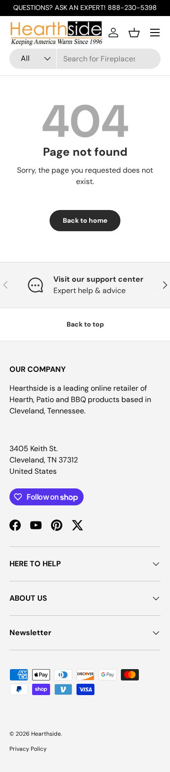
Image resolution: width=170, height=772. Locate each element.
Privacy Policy (28, 749)
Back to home (85, 220)
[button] (134, 32)
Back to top (85, 324)
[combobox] (85, 59)
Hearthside (46, 734)
